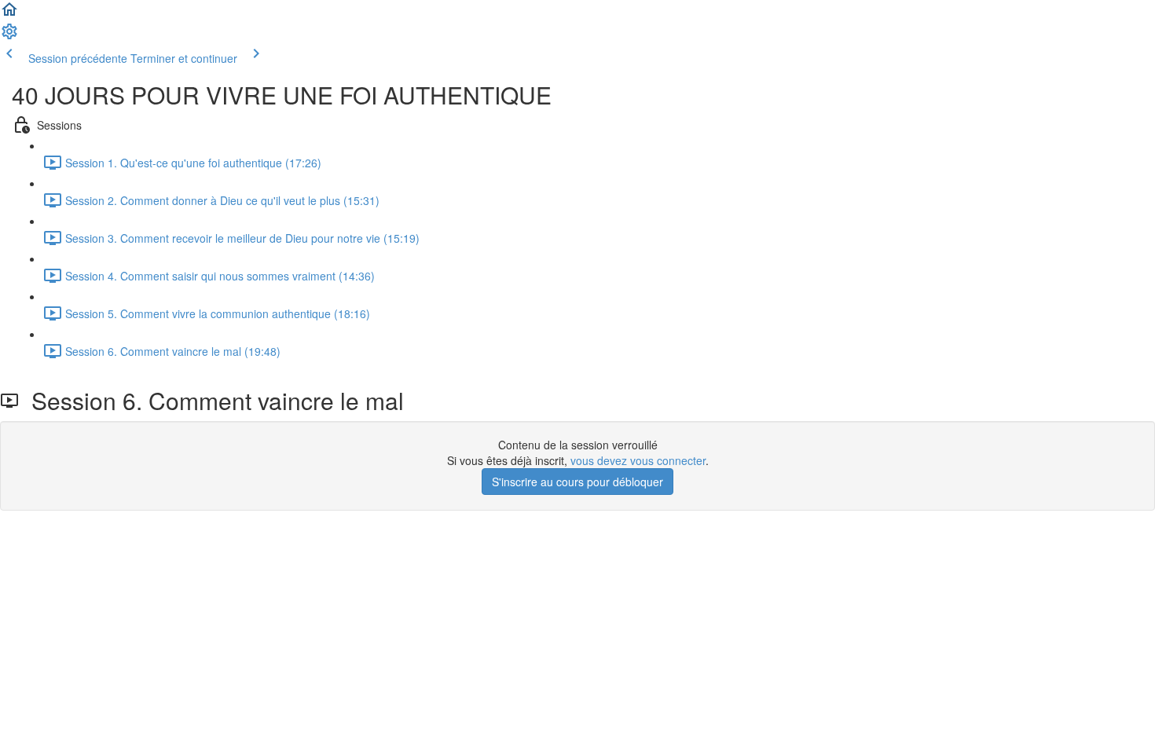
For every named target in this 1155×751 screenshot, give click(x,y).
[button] (9, 14)
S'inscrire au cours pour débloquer (577, 481)
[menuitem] (9, 36)
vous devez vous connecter (638, 460)
